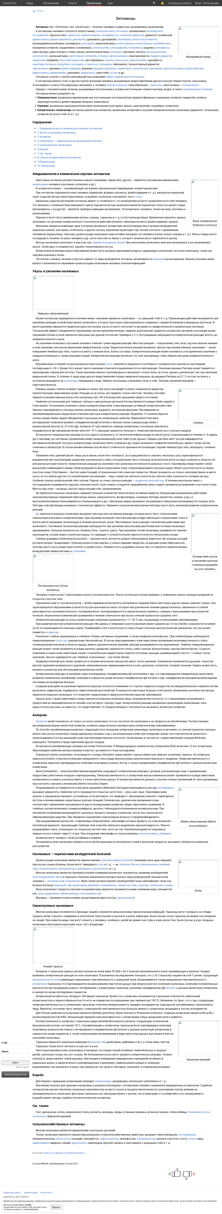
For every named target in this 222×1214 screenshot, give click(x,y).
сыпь (59, 640)
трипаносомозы (48, 868)
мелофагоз (162, 47)
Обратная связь (11, 1192)
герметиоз (73, 35)
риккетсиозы (101, 868)
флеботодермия (71, 68)
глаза (138, 196)
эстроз (114, 72)
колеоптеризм (124, 43)
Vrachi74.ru (9, 3)
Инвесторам (30, 1192)
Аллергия (41, 721)
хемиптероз (124, 68)
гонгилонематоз (90, 893)
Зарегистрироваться (15, 1074)
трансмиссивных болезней (117, 860)
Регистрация (211, 3)
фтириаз (111, 68)
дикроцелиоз (125, 897)
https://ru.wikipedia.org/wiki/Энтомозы (64, 1153)
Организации (51, 3)
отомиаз (103, 56)
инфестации (113, 76)
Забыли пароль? (22, 1067)
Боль (110, 364)
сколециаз (77, 64)
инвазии (157, 259)
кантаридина (165, 787)
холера (168, 885)
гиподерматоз (109, 35)
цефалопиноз (41, 72)
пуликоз (110, 60)
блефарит (165, 833)
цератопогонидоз (174, 68)
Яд (37, 513)
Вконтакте (46, 1192)
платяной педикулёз (71, 60)
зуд (65, 640)
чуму (101, 864)
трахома (143, 885)
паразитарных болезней (197, 89)
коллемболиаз (161, 43)
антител (170, 987)
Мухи (59, 876)
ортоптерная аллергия (82, 56)
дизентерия (79, 885)
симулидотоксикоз (44, 64)
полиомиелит (108, 885)
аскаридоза (54, 881)
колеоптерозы (143, 43)
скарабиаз (63, 64)
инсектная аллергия (144, 39)
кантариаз (87, 43)
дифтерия (93, 885)
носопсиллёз (40, 56)
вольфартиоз (155, 31)
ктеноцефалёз (118, 47)
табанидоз (105, 64)
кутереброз (135, 47)
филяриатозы (67, 868)
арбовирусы (84, 868)
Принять (56, 1207)
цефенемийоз (58, 72)
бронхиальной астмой (46, 979)
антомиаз (122, 31)
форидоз (99, 68)
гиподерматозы (146, 1138)
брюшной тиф (62, 885)
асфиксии (52, 632)
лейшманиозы (149, 864)
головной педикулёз (131, 35)
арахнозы (157, 85)
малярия (164, 864)
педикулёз (39, 60)
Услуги (73, 3)
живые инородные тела (108, 242)
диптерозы (79, 39)
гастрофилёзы (187, 1134)
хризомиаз (156, 68)
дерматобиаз (41, 39)
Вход (198, 3)
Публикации (93, 3)
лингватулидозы (117, 85)
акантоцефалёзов (43, 876)
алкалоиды (71, 380)
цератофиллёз (194, 68)
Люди (29, 3)
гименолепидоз (69, 893)
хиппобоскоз (140, 68)
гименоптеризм (90, 35)
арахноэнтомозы (133, 76)
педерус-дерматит (161, 56)
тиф (35, 868)
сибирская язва (127, 885)
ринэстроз (122, 60)
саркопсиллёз (138, 60)
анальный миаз (105, 31)
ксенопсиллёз (100, 47)
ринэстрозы (63, 1138)
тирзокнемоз (40, 68)
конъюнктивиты (148, 833)
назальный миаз (156, 51)
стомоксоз (91, 64)
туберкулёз (156, 885)
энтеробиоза (72, 881)
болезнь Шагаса (129, 864)
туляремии (78, 551)
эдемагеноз (88, 72)
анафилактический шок (149, 480)
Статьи (40, 11)
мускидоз (116, 51)
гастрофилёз (40, 35)
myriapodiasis (190, 85)
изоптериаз (124, 39)
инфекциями (40, 184)
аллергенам (40, 983)
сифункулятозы (109, 1138)
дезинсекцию (103, 1081)
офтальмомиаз (118, 56)
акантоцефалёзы (48, 893)
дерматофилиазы (61, 39)
